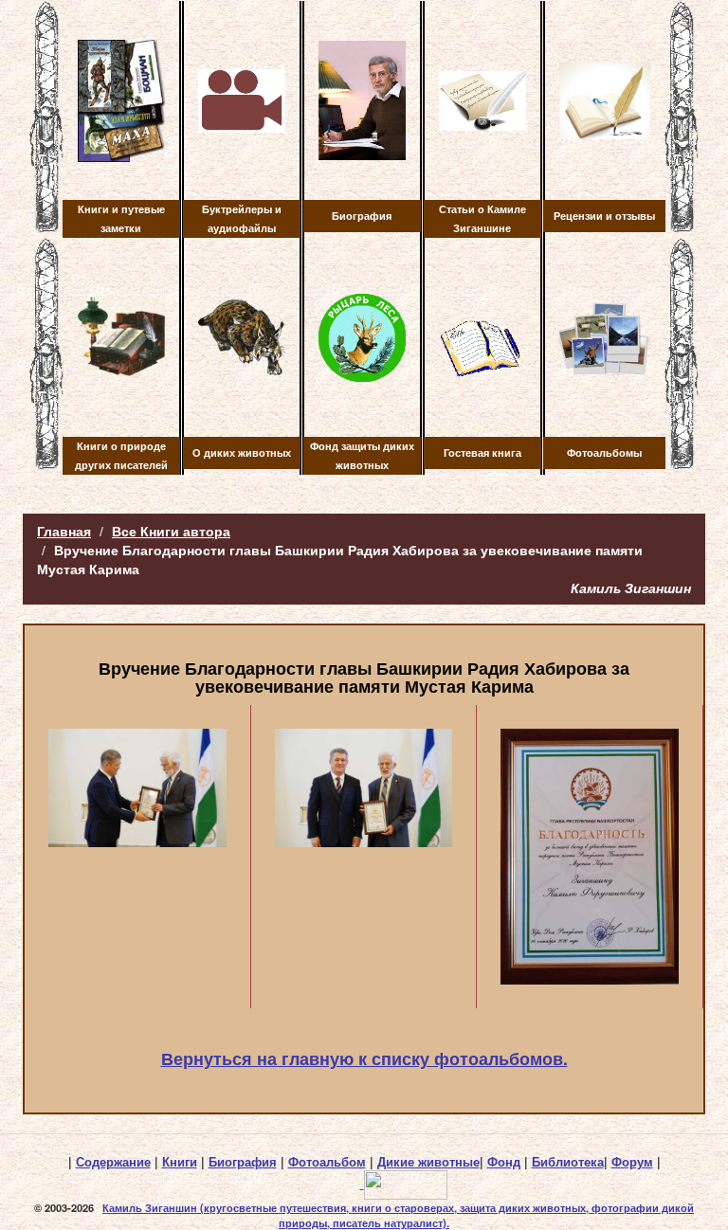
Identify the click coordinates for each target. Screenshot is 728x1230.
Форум (632, 1161)
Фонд (503, 1161)
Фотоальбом (327, 1161)
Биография (243, 1161)
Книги (179, 1161)
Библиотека (568, 1161)
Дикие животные (428, 1161)
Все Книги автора (171, 530)
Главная (64, 530)
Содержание (113, 1161)
